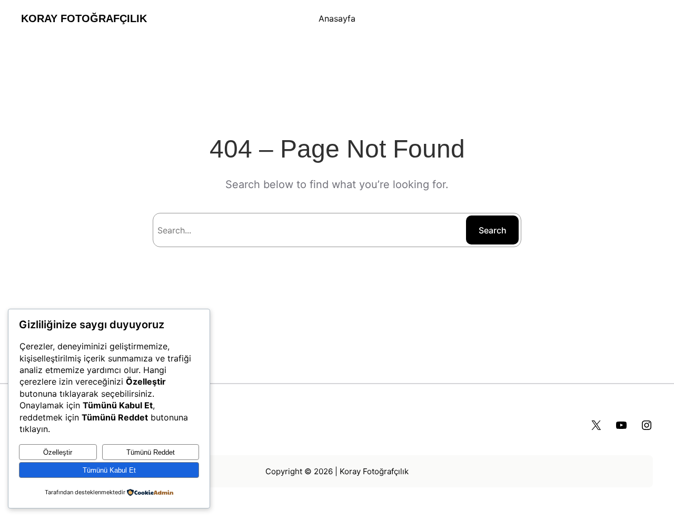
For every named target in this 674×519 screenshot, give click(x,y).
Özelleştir (57, 452)
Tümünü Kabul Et (109, 470)
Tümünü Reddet (150, 452)
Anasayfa (337, 18)
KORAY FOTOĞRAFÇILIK (84, 18)
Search (493, 230)
